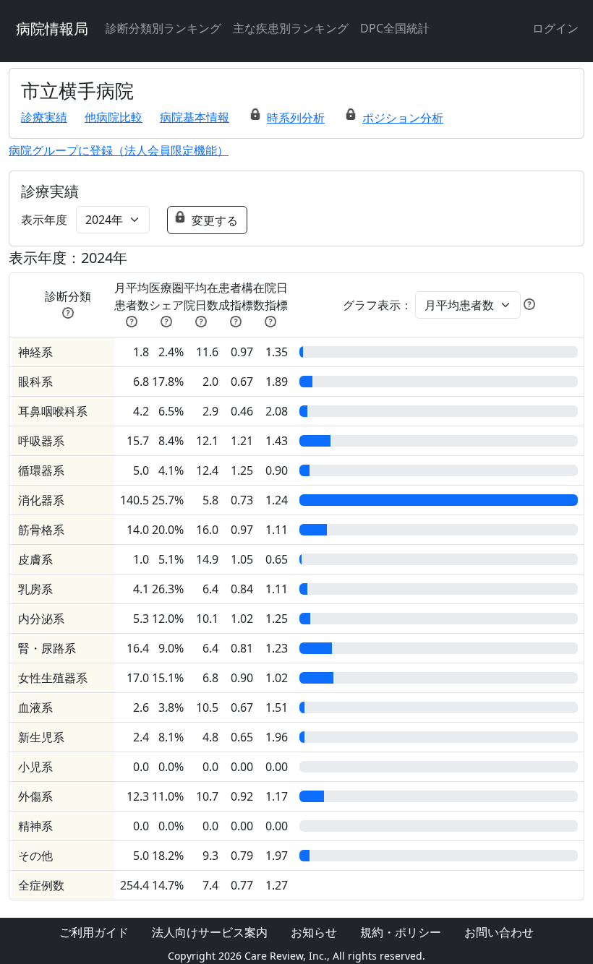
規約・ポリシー (400, 932)
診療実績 (44, 117)
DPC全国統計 (395, 28)
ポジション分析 (402, 118)
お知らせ (314, 932)
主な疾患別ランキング (291, 28)
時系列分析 (296, 118)
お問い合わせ (499, 932)
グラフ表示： (377, 305)
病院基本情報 (194, 117)
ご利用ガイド (94, 932)
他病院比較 (113, 117)
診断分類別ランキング (163, 28)
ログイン (555, 28)
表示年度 (44, 220)
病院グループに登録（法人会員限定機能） (119, 150)
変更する (215, 220)
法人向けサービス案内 (210, 932)
